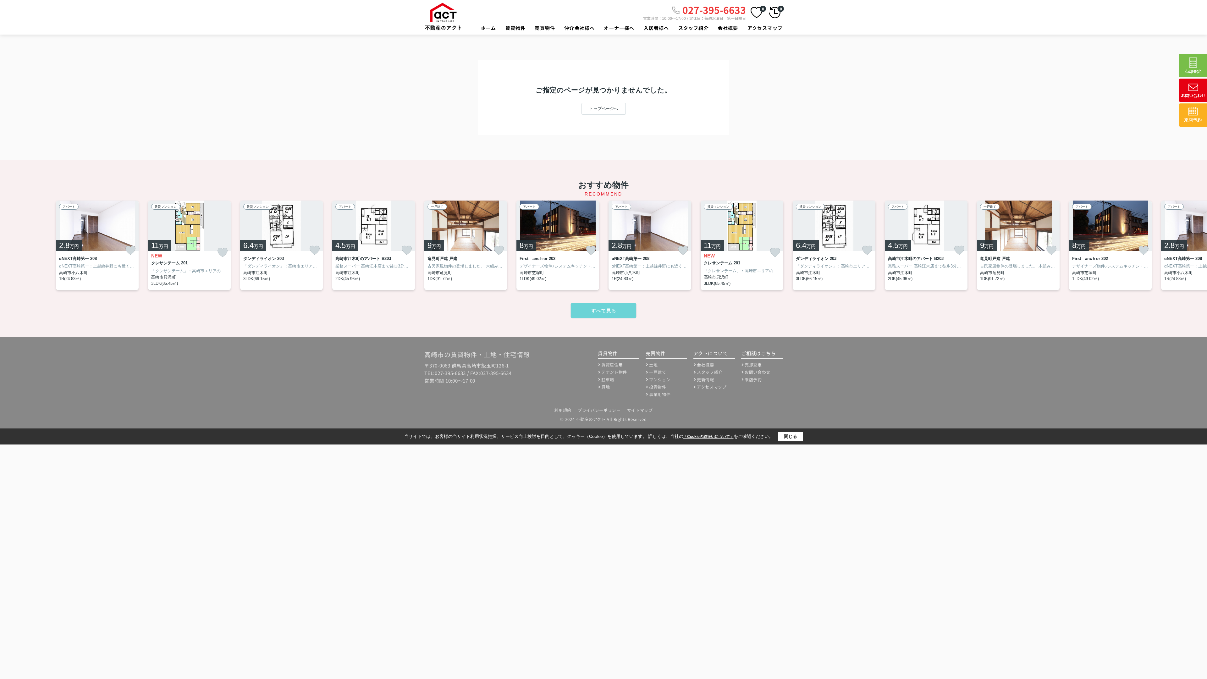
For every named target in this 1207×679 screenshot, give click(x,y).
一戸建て (657, 372)
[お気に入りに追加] (130, 250)
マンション (659, 380)
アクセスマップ (765, 28)
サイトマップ (640, 410)
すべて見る (603, 310)
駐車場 (607, 380)
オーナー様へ (619, 28)
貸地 (605, 387)
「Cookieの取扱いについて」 (708, 436)
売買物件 (545, 28)
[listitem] (466, 245)
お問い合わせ (757, 372)
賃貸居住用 (612, 365)
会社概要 (728, 28)
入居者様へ (656, 28)
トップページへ (603, 108)
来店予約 (753, 380)
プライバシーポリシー (599, 410)
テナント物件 (614, 372)
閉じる (790, 436)
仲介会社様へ (579, 28)
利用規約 (562, 410)
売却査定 (753, 365)
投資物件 (657, 387)
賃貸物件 (515, 28)
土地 (653, 365)
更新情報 (705, 380)
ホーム (488, 28)
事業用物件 (659, 394)
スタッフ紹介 (693, 28)
